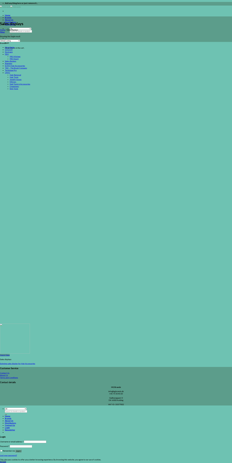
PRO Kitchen (15, 56)
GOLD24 (8, 49)
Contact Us (10, 425)
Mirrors (13, 82)
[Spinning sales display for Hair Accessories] (15, 353)
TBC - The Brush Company (16, 68)
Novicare (9, 52)
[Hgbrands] (10, 7)
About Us (9, 20)
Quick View (5, 355)
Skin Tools (14, 88)
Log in (18, 451)
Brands (8, 17)
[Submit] (11, 34)
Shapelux (8, 63)
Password (4, 446)
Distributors (10, 423)
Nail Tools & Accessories (20, 84)
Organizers (14, 86)
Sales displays (10, 61)
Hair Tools (14, 77)
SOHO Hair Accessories (15, 66)
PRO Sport (14, 59)
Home (7, 15)
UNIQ (7, 72)
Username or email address (12, 441)
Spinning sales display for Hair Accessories (17, 363)
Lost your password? (8, 455)
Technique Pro (11, 70)
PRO (7, 54)
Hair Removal (15, 75)
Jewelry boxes (16, 79)
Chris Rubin (9, 47)
